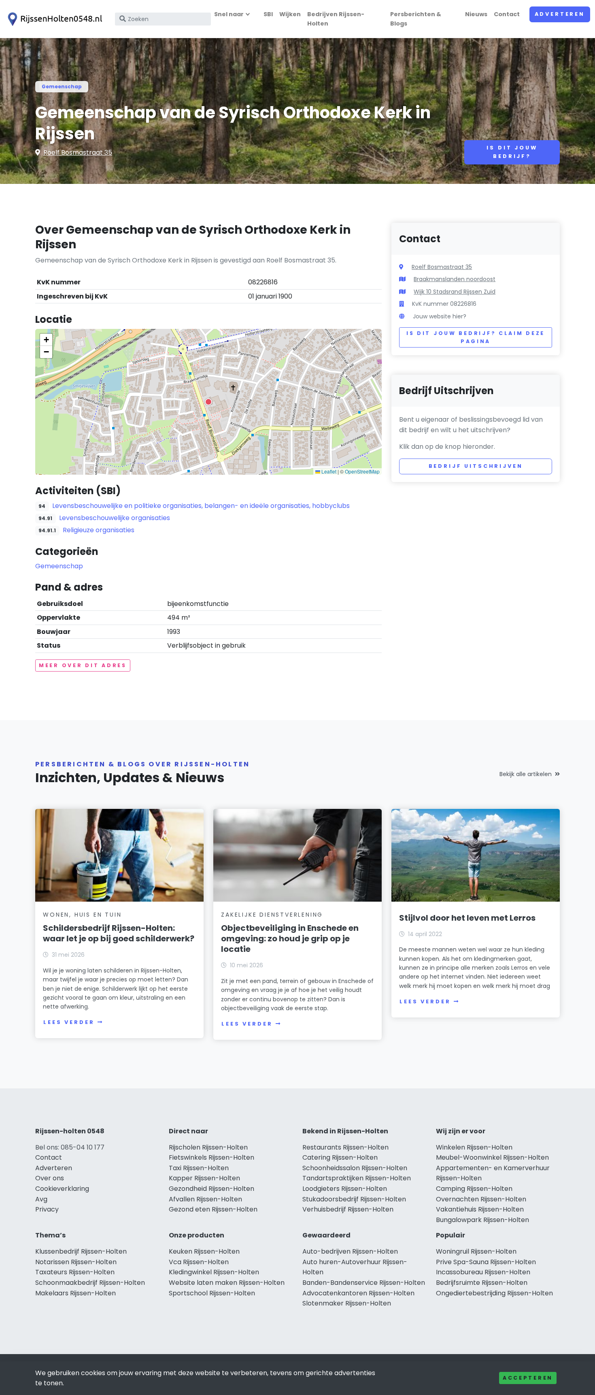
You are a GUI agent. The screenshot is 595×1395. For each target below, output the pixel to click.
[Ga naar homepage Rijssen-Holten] (53, 19)
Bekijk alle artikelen (525, 774)
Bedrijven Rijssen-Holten (335, 19)
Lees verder (68, 1022)
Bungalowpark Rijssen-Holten (482, 1219)
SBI (268, 14)
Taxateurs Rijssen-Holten (75, 1272)
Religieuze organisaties (98, 530)
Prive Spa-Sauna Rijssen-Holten (486, 1262)
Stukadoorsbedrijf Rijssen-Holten (354, 1199)
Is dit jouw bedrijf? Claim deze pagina (475, 337)
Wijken (290, 14)
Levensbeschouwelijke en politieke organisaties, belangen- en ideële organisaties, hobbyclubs (201, 505)
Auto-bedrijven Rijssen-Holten (350, 1251)
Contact (507, 14)
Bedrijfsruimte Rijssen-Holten (481, 1282)
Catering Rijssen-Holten (340, 1157)
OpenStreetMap (362, 471)
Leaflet (328, 471)
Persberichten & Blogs (415, 19)
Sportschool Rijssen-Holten (212, 1293)
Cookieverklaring (62, 1188)
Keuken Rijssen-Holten (204, 1251)
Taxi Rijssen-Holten (199, 1168)
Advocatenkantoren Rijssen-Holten (358, 1293)
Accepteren (528, 1377)
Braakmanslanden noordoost (454, 279)
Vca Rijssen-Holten (199, 1262)
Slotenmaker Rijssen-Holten (346, 1303)
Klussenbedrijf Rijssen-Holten (81, 1251)
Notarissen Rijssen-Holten (76, 1262)
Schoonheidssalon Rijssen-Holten (354, 1168)
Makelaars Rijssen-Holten (75, 1293)
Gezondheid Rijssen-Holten (211, 1188)
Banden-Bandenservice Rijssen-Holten (363, 1282)
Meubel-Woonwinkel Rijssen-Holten (492, 1157)
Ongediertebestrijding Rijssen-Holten (494, 1293)
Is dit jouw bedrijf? (512, 151)
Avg (41, 1199)
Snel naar (229, 14)
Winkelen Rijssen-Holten (474, 1147)
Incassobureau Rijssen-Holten (483, 1272)
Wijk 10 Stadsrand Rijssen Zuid (454, 292)
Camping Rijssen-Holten (474, 1188)
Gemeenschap (62, 86)
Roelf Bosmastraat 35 (77, 152)
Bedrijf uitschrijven (476, 466)
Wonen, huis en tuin (82, 915)
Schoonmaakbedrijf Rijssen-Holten (90, 1282)
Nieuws (476, 14)
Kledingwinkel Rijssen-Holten (214, 1272)
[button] (208, 401)
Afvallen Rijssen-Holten (205, 1199)
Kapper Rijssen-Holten (204, 1178)
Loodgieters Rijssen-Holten (344, 1188)
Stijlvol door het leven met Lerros (467, 918)
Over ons (49, 1178)
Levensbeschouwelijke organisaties (114, 518)
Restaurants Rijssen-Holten (345, 1147)
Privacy (47, 1209)
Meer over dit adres (83, 665)
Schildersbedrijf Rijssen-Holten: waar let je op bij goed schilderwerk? (118, 933)
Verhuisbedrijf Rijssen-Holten (347, 1209)
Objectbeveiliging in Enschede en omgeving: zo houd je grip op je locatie (290, 938)
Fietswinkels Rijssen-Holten (211, 1157)
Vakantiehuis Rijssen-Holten (480, 1209)
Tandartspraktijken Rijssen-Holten (356, 1178)
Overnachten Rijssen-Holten (481, 1199)
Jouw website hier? (439, 316)
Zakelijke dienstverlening (272, 915)
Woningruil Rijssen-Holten (476, 1251)
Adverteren (560, 14)
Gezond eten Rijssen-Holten (213, 1209)
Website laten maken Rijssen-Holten (227, 1282)
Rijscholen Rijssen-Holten (208, 1147)
